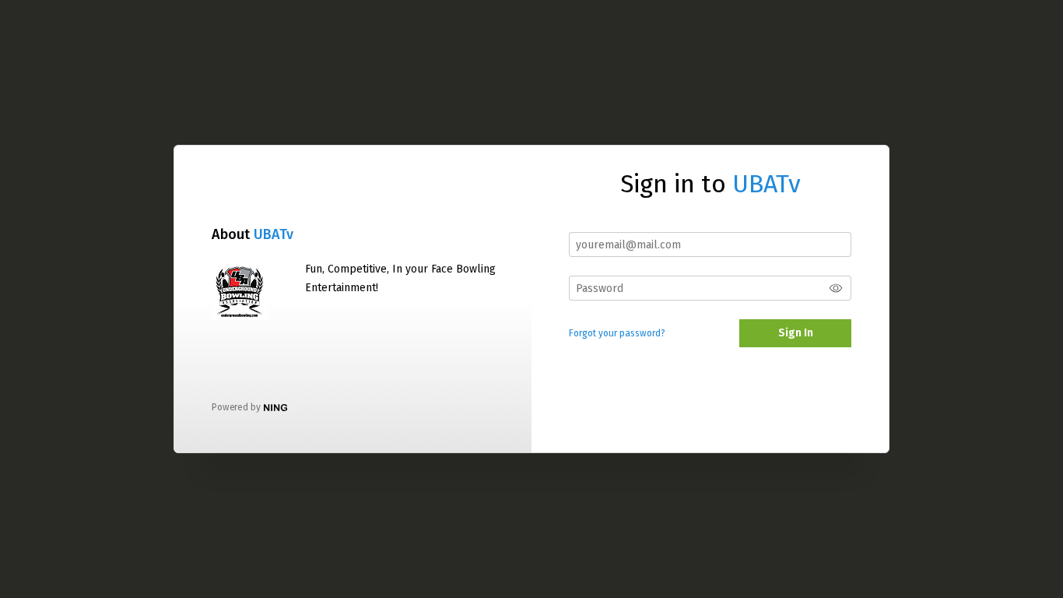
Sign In (795, 332)
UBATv (273, 234)
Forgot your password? (617, 333)
